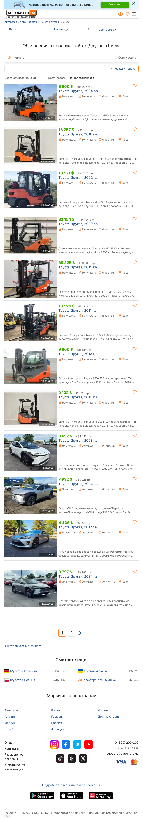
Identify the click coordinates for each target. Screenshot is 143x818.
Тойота (33, 21)
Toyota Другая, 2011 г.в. (78, 310)
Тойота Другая (48, 21)
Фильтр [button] (19, 57)
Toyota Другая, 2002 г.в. (78, 177)
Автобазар (10, 21)
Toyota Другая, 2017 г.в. (78, 527)
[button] (135, 13)
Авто (23, 21)
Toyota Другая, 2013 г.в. (78, 354)
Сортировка (127, 57)
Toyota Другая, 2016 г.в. (78, 134)
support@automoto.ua (123, 753)
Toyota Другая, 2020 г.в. (78, 224)
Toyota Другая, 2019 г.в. (78, 267)
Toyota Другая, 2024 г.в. (78, 484)
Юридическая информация (14, 767)
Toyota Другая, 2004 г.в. (78, 91)
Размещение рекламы (13, 757)
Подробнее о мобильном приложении (71, 785)
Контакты (11, 748)
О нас (8, 742)
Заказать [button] (115, 4)
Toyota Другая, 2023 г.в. (78, 440)
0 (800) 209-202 (127, 742)
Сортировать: (57, 78)
